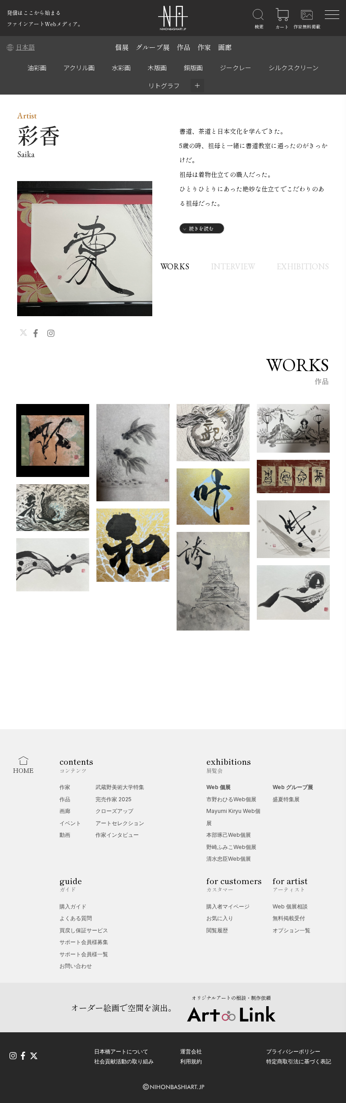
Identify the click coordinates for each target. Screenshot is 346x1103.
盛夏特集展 (286, 799)
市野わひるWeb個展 (231, 799)
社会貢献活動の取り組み (124, 1061)
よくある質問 (75, 918)
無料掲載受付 (289, 918)
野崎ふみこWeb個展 (231, 847)
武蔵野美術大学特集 (120, 787)
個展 (121, 47)
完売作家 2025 (114, 799)
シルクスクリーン (294, 67)
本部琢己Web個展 (228, 834)
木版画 (157, 67)
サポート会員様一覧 (83, 954)
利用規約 (191, 1061)
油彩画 (36, 67)
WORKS (174, 266)
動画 (64, 834)
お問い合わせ (75, 965)
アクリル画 (79, 67)
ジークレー (235, 67)
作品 (183, 47)
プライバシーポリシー (293, 1051)
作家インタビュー (117, 834)
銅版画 (193, 67)
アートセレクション (120, 823)
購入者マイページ (228, 906)
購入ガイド (72, 906)
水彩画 (121, 67)
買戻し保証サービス (83, 930)
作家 (204, 47)
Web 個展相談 (290, 906)
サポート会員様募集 (83, 942)
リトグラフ (164, 85)
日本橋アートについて (121, 1051)
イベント (70, 823)
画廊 (225, 47)
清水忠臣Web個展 (228, 858)
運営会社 (191, 1051)
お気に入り (219, 918)
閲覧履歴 (217, 930)
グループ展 (152, 47)
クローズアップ (114, 811)
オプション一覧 (291, 930)
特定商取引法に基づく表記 (298, 1061)
